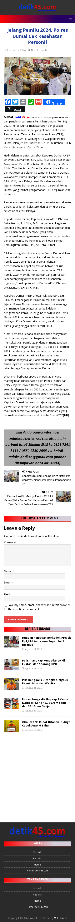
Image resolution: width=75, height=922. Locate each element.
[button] (69, 19)
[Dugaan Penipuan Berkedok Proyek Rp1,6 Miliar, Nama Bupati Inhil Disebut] (11, 645)
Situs (7, 593)
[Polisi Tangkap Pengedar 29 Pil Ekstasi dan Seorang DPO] (11, 668)
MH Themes (60, 918)
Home (37, 864)
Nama (8, 571)
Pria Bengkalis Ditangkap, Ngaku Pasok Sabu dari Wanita (45, 681)
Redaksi (37, 858)
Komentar (10, 542)
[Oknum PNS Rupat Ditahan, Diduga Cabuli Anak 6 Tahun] (11, 729)
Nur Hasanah (39, 50)
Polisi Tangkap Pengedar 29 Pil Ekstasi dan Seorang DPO (43, 662)
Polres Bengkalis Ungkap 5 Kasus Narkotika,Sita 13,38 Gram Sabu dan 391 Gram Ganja (45, 702)
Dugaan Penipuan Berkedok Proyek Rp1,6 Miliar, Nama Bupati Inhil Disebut (46, 641)
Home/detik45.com (37, 870)
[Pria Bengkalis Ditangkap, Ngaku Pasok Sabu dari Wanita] (11, 687)
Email (7, 582)
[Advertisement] (37, 777)
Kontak (37, 852)
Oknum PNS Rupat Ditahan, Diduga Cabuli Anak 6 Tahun (46, 723)
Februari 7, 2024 (16, 50)
